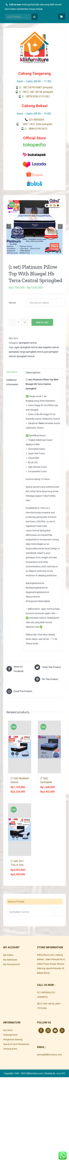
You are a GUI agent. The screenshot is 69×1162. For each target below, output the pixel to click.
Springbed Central (28, 343)
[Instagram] (48, 1030)
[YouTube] (55, 1030)
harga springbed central (31, 352)
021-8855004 (44, 992)
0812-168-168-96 (45, 1003)
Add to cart (42, 322)
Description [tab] (12, 372)
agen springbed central (25, 347)
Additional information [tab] (12, 382)
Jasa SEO (60, 1073)
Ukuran (12, 302)
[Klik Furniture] (34, 32)
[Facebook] (41, 1030)
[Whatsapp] (62, 1030)
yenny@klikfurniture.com (49, 1054)
